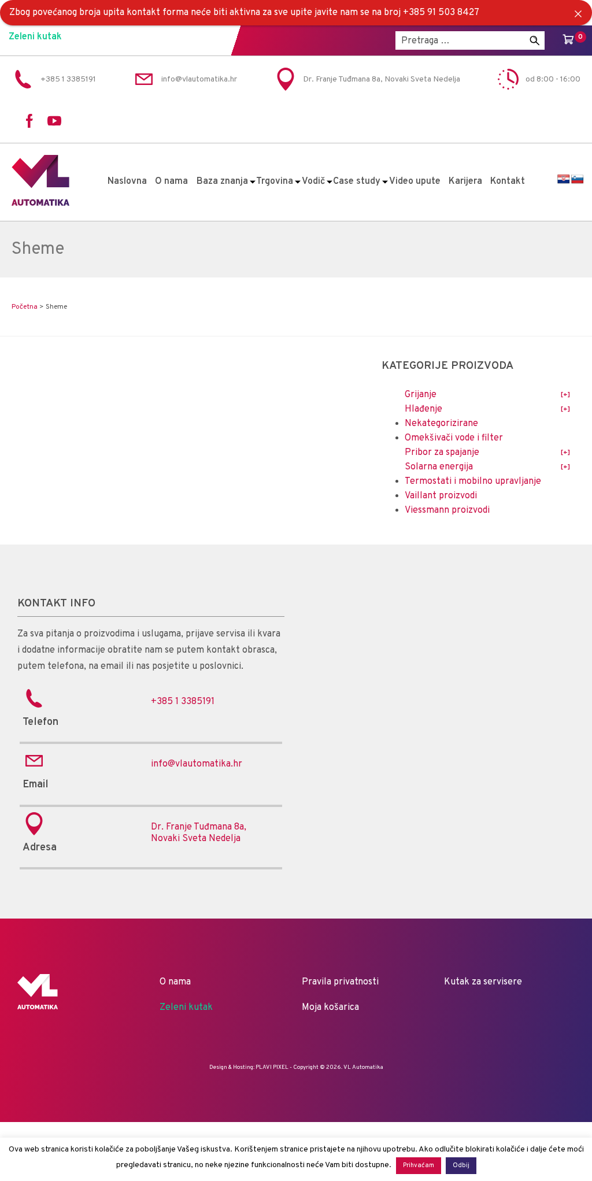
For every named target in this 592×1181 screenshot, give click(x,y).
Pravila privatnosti (340, 982)
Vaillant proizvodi (441, 496)
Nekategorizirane (441, 424)
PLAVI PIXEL (272, 1067)
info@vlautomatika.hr (196, 764)
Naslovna (127, 181)
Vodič (313, 181)
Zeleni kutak (35, 37)
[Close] (578, 14)
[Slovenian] (577, 179)
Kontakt (507, 181)
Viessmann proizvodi (447, 510)
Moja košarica (330, 1007)
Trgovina (274, 181)
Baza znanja (222, 181)
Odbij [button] (461, 1165)
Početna (25, 307)
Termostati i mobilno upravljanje (473, 481)
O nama (171, 181)
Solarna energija (439, 467)
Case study (356, 181)
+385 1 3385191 (182, 702)
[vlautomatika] (40, 203)
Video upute (415, 181)
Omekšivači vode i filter (454, 438)
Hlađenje (423, 409)
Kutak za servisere (483, 982)
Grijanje (420, 395)
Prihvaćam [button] (418, 1165)
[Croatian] (563, 179)
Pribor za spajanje (442, 452)
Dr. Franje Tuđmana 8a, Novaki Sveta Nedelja (198, 833)
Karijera (465, 181)
